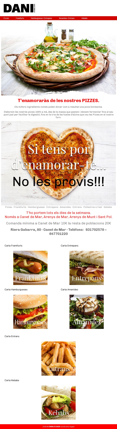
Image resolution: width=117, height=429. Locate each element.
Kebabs (84, 18)
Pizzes (6, 18)
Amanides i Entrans (66, 18)
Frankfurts (20, 18)
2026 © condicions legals (58, 426)
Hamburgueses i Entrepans (41, 18)
